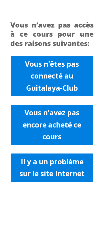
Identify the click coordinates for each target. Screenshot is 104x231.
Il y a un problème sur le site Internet (52, 167)
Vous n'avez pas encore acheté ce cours (52, 124)
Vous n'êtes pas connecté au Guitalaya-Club (52, 76)
